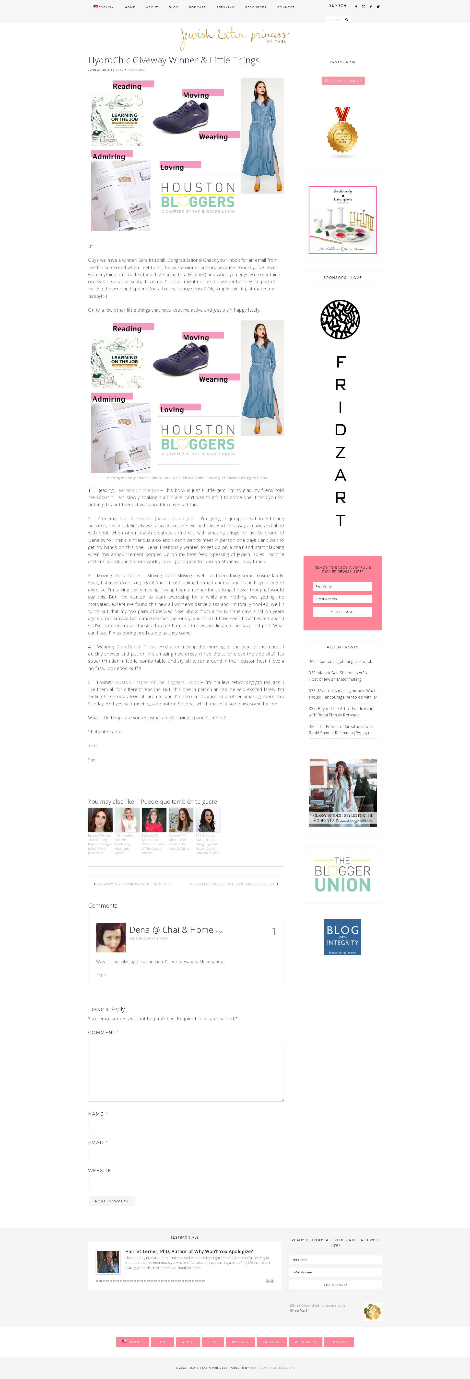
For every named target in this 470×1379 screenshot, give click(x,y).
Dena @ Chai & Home (171, 929)
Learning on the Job (122, 477)
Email (98, 1142)
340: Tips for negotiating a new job (341, 661)
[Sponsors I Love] (340, 537)
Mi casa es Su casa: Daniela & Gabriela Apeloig (232, 884)
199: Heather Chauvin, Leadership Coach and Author (124, 844)
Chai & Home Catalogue (203, 477)
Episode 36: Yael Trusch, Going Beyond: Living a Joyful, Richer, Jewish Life (100, 844)
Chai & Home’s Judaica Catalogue (156, 518)
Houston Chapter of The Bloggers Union (156, 682)
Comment (103, 1032)
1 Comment (137, 69)
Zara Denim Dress (136, 647)
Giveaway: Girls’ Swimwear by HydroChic (133, 884)
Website (99, 1170)
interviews (168, 1268)
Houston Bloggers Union (246, 477)
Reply (101, 974)
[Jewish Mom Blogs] (343, 133)
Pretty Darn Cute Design (272, 1367)
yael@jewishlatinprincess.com (320, 1305)
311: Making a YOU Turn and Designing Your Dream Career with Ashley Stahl (208, 844)
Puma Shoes (150, 477)
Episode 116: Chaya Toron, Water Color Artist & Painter (180, 842)
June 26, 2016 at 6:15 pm (148, 938)
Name (97, 1114)
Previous (268, 1281)
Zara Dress (172, 477)
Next (272, 1281)
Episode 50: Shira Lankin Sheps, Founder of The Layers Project (153, 844)
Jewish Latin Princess (235, 39)
